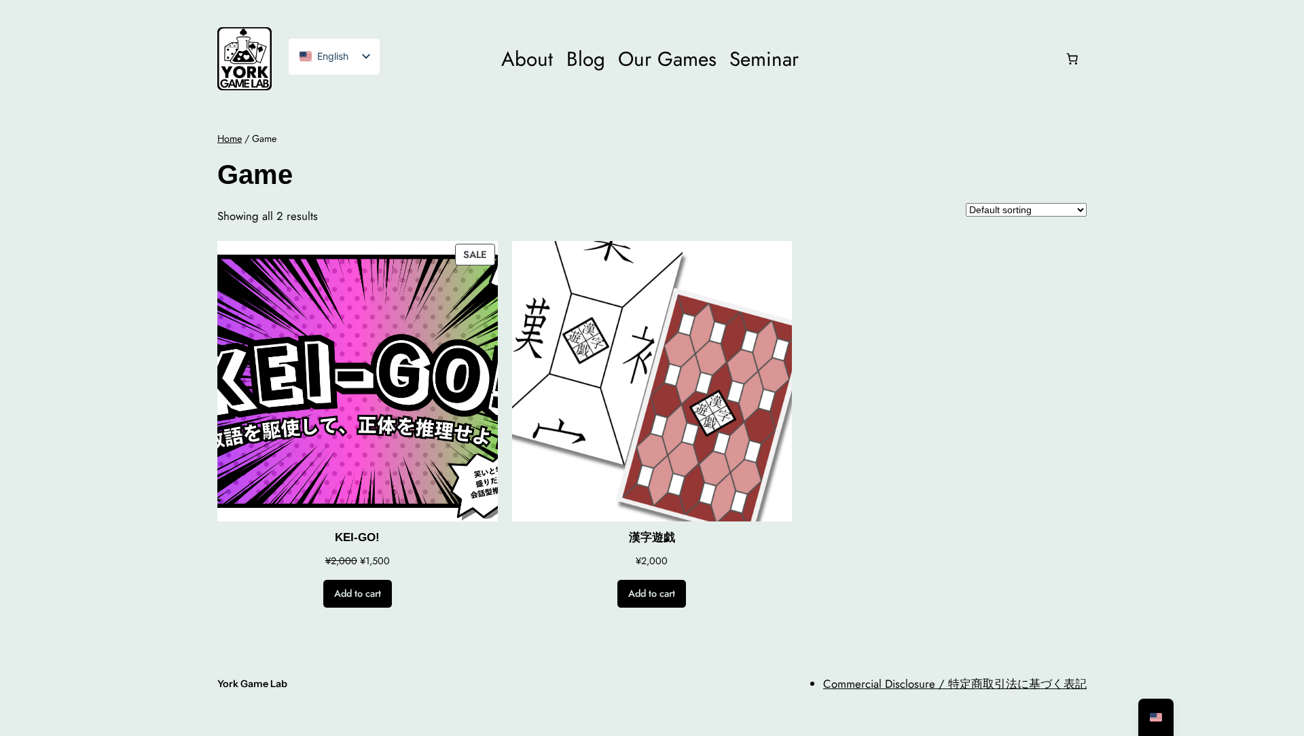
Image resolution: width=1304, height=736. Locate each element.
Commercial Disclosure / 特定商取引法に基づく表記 (955, 684)
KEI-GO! (357, 537)
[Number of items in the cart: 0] (1072, 59)
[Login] (931, 59)
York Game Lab (252, 684)
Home (229, 138)
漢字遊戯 (652, 537)
